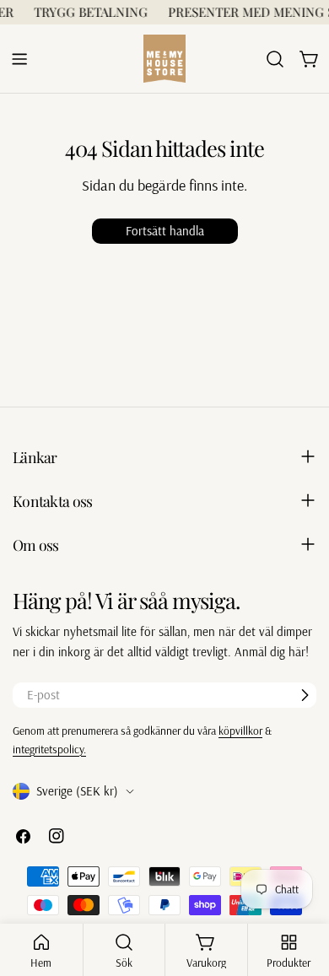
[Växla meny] (19, 59)
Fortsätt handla (165, 231)
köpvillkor (240, 730)
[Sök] (275, 59)
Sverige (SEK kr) (77, 791)
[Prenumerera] (304, 695)
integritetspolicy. (49, 748)
